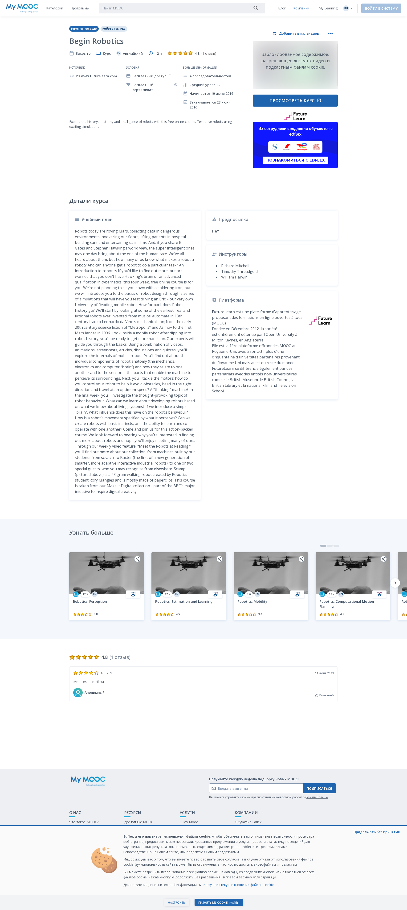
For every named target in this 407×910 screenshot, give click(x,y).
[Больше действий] (330, 33)
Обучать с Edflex (248, 822)
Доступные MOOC (138, 822)
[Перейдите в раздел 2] (330, 546)
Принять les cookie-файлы (218, 903)
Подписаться (319, 788)
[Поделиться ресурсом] (137, 559)
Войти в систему (381, 8)
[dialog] (203, 868)
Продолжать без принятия (377, 832)
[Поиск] (256, 8)
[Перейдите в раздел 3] (336, 546)
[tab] (54, 8)
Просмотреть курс (292, 100)
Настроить (176, 903)
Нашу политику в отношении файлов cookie (239, 884)
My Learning (328, 8)
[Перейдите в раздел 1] (323, 546)
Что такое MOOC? (83, 822)
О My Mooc (189, 822)
